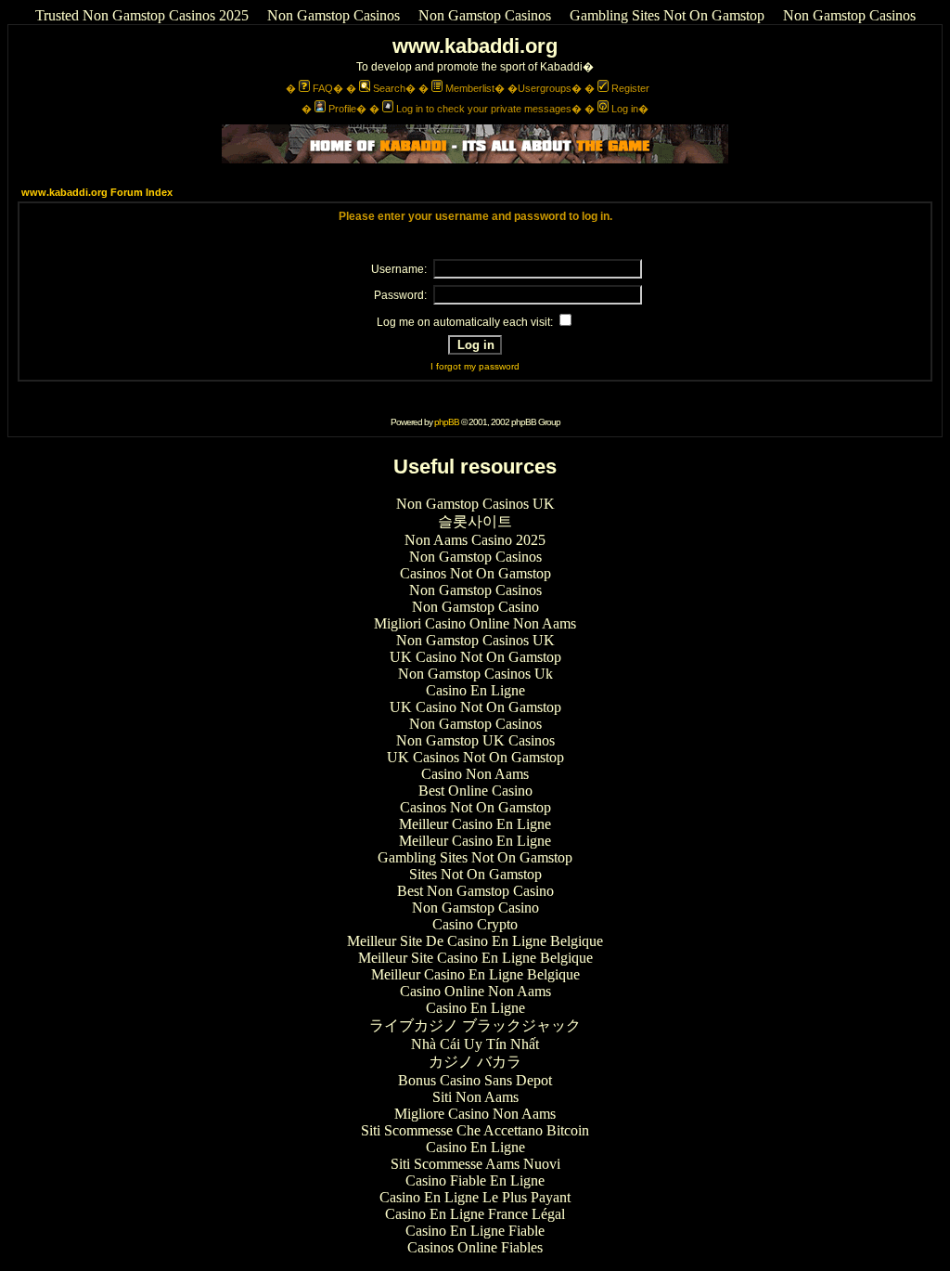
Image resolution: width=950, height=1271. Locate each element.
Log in (624, 108)
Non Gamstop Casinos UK (475, 504)
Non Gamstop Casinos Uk (475, 673)
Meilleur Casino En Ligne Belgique (475, 974)
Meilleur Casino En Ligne (475, 824)
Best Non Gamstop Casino (475, 891)
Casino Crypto (475, 924)
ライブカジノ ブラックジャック (475, 1025)
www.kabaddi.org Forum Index (97, 192)
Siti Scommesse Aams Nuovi (475, 1164)
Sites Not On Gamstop (475, 874)
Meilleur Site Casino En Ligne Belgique (475, 958)
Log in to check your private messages (483, 108)
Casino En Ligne (475, 690)
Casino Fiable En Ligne (475, 1180)
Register (630, 88)
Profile (342, 108)
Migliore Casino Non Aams (475, 1114)
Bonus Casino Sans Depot (475, 1080)
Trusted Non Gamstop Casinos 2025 (142, 15)
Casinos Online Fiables (475, 1247)
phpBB (446, 422)
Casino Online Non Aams (475, 991)
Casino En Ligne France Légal (475, 1214)
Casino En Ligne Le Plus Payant (475, 1197)
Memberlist (469, 88)
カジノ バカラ (475, 1062)
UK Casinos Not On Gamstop (475, 757)
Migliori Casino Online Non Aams (475, 623)
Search (389, 88)
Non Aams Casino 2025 (475, 540)
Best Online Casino (475, 790)
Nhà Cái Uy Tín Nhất (475, 1044)
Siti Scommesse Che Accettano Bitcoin (475, 1130)
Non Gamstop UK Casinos (475, 740)
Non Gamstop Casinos (333, 15)
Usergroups (544, 88)
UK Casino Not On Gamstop (475, 657)
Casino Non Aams (475, 774)
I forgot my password (475, 366)
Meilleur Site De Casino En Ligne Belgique (475, 941)
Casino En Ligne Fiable (475, 1231)
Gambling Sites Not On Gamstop (667, 15)
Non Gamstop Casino (475, 607)
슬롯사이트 (475, 521)
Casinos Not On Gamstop (475, 573)
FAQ (323, 88)
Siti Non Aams (475, 1097)
